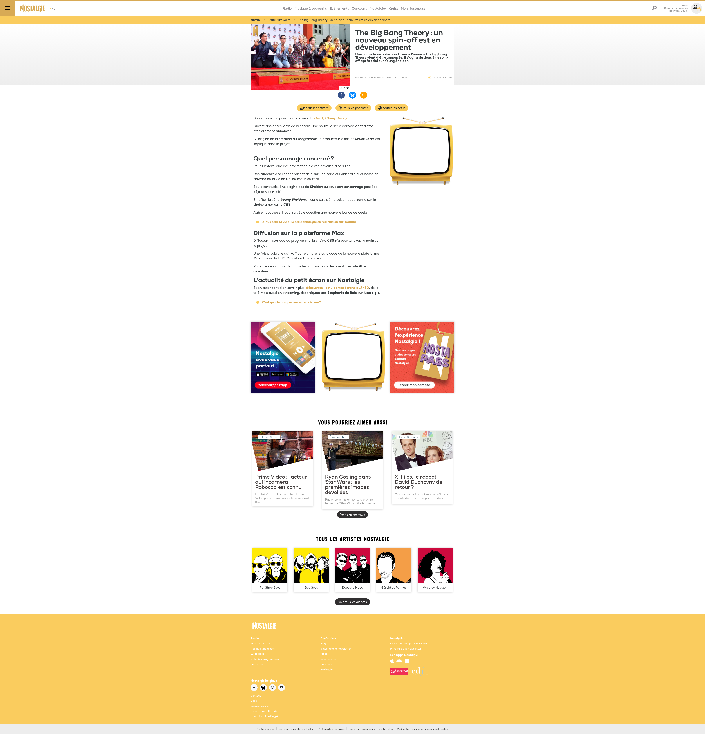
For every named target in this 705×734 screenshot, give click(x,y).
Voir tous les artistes (352, 602)
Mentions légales (265, 729)
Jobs (254, 700)
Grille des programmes (265, 659)
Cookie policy (386, 729)
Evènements (328, 659)
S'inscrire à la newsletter (335, 648)
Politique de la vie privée (331, 729)
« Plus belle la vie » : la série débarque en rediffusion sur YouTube (309, 222)
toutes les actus (393, 108)
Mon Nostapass (413, 8)
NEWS (255, 20)
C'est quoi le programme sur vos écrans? (291, 302)
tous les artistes (317, 108)
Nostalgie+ (378, 8)
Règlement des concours (362, 729)
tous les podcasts (355, 108)
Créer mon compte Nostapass (409, 643)
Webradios (257, 653)
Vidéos (324, 653)
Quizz (393, 8)
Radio (287, 8)
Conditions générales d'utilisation (296, 729)
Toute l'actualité (279, 20)
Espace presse (260, 706)
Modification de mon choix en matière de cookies (422, 729)
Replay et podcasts (263, 648)
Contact (256, 695)
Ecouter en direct (261, 643)
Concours (359, 8)
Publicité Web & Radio (264, 711)
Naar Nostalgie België (264, 716)
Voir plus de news (352, 515)
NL (52, 8)
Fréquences (258, 664)
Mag (323, 643)
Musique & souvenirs (310, 8)
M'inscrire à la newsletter (405, 648)
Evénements (339, 8)
